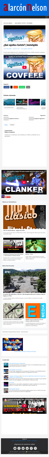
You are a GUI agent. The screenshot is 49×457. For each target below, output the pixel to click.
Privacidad (34, 440)
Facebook (6, 87)
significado (30, 48)
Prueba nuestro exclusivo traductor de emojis (25, 351)
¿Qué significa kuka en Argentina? (17, 363)
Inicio (13, 440)
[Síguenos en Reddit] (27, 448)
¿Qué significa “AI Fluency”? (15, 369)
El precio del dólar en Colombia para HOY (12, 319)
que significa (24, 48)
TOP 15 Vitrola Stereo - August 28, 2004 (14, 230)
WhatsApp (22, 87)
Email (28, 87)
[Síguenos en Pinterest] (31, 448)
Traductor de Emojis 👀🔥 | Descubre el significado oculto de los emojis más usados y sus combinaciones (27, 376)
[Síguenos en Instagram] (35, 448)
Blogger (6, 124)
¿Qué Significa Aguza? (14, 389)
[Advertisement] (24, 423)
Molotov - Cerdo (29, 254)
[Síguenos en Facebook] (19, 448)
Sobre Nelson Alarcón (20, 440)
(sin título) (11, 382)
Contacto (29, 440)
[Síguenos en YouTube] (14, 448)
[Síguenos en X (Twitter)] (23, 448)
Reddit (15, 87)
